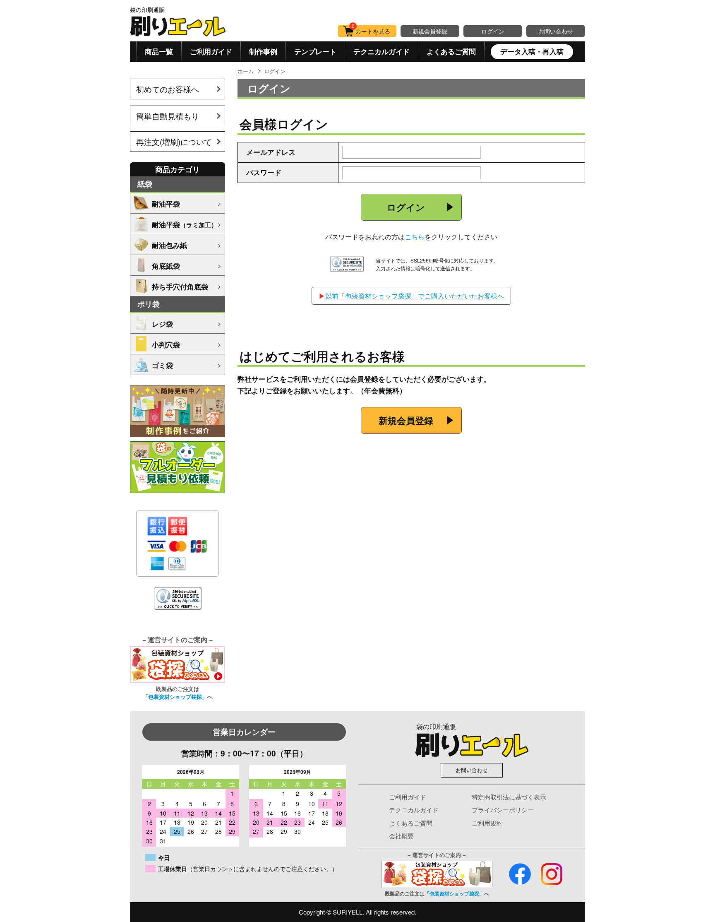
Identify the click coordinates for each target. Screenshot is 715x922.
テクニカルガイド (381, 51)
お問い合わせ (555, 31)
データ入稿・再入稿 (532, 51)
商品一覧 (159, 51)
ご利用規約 (487, 822)
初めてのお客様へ (167, 88)
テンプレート (315, 51)
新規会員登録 (430, 31)
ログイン (492, 31)
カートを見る (371, 30)
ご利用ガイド (211, 51)
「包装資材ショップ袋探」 (175, 697)
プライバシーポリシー (503, 809)
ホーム (246, 71)
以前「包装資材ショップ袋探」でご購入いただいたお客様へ (414, 296)
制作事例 (263, 51)
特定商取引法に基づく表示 (509, 796)
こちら (415, 236)
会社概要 (401, 835)
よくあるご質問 (451, 51)
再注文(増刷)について (174, 141)
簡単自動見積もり (167, 115)
